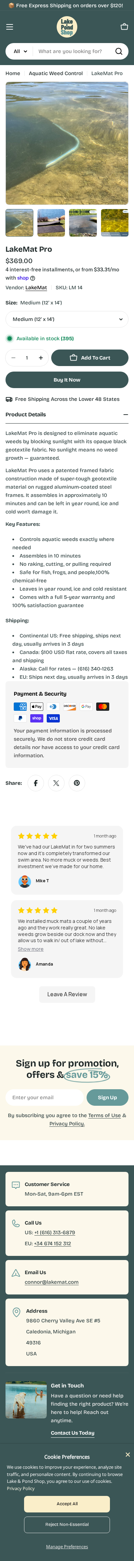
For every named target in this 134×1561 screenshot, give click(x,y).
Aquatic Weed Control (56, 73)
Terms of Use (104, 1115)
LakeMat (36, 287)
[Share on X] (56, 783)
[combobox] (67, 51)
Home (12, 73)
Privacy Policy (21, 1488)
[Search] (119, 51)
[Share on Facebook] (35, 783)
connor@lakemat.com (52, 1282)
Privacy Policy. (67, 1124)
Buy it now (67, 380)
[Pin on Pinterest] (77, 783)
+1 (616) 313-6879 (54, 1232)
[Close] (127, 1454)
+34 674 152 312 (52, 1243)
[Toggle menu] (9, 27)
